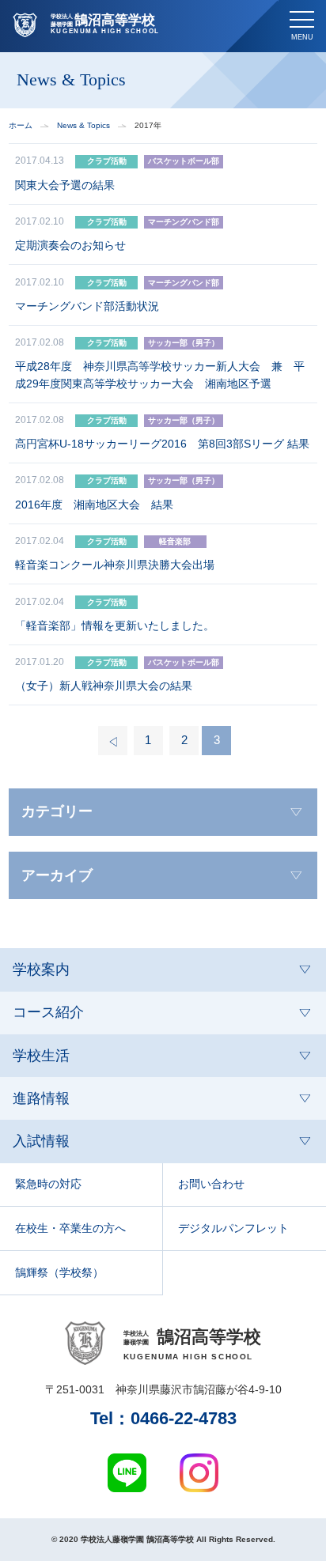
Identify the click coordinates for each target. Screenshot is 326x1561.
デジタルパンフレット (233, 1228)
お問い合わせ (211, 1183)
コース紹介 (48, 1012)
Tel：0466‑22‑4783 (163, 1418)
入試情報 (41, 1141)
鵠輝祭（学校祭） (59, 1272)
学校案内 (41, 969)
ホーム (20, 126)
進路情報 (41, 1098)
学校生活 (41, 1056)
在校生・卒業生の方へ (70, 1228)
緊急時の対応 (48, 1183)
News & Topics (83, 126)
